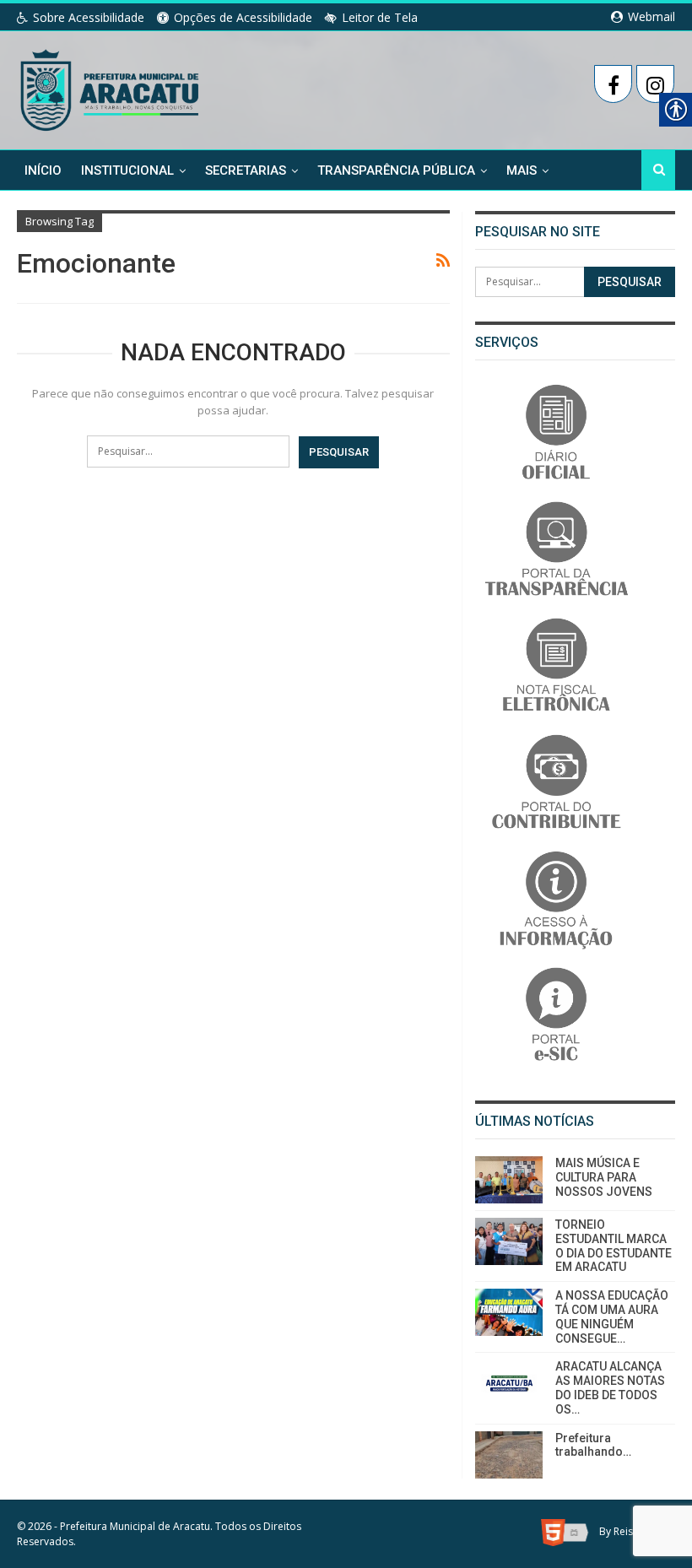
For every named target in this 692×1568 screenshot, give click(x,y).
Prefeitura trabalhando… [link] (593, 1445)
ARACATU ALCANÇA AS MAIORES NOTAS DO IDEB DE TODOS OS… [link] (610, 1387)
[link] (111, 86)
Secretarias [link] (245, 170)
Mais (521, 170)
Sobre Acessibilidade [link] (88, 17)
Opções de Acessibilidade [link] (243, 17)
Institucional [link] (127, 170)
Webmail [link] (649, 16)
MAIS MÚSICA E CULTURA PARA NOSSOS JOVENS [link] (603, 1177)
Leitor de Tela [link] (380, 17)
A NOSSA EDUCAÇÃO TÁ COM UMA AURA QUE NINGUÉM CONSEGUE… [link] (611, 1316)
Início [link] (43, 170)
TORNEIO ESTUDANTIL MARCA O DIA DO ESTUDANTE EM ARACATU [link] (613, 1245)
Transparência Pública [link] (396, 170)
